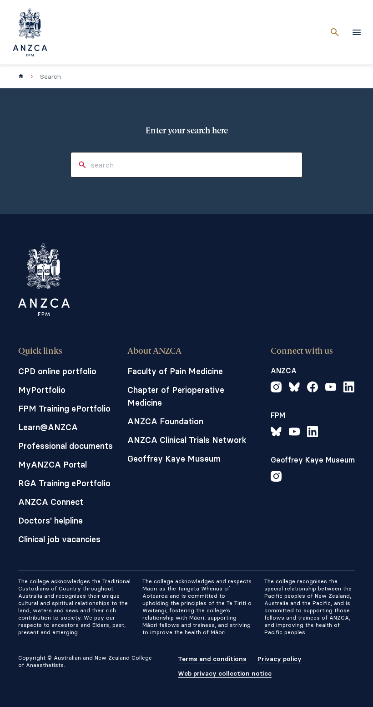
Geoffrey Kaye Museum (174, 458)
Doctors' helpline (50, 520)
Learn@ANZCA (48, 427)
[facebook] (312, 388)
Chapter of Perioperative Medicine (175, 396)
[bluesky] (294, 388)
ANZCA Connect (50, 502)
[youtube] (330, 388)
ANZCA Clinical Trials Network (187, 440)
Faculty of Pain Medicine (175, 371)
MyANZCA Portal (52, 464)
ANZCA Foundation (165, 421)
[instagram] (276, 388)
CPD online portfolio (57, 371)
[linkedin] (348, 388)
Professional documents (65, 446)
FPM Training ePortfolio (64, 408)
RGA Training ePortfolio (64, 483)
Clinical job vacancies (59, 539)
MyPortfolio (42, 390)
